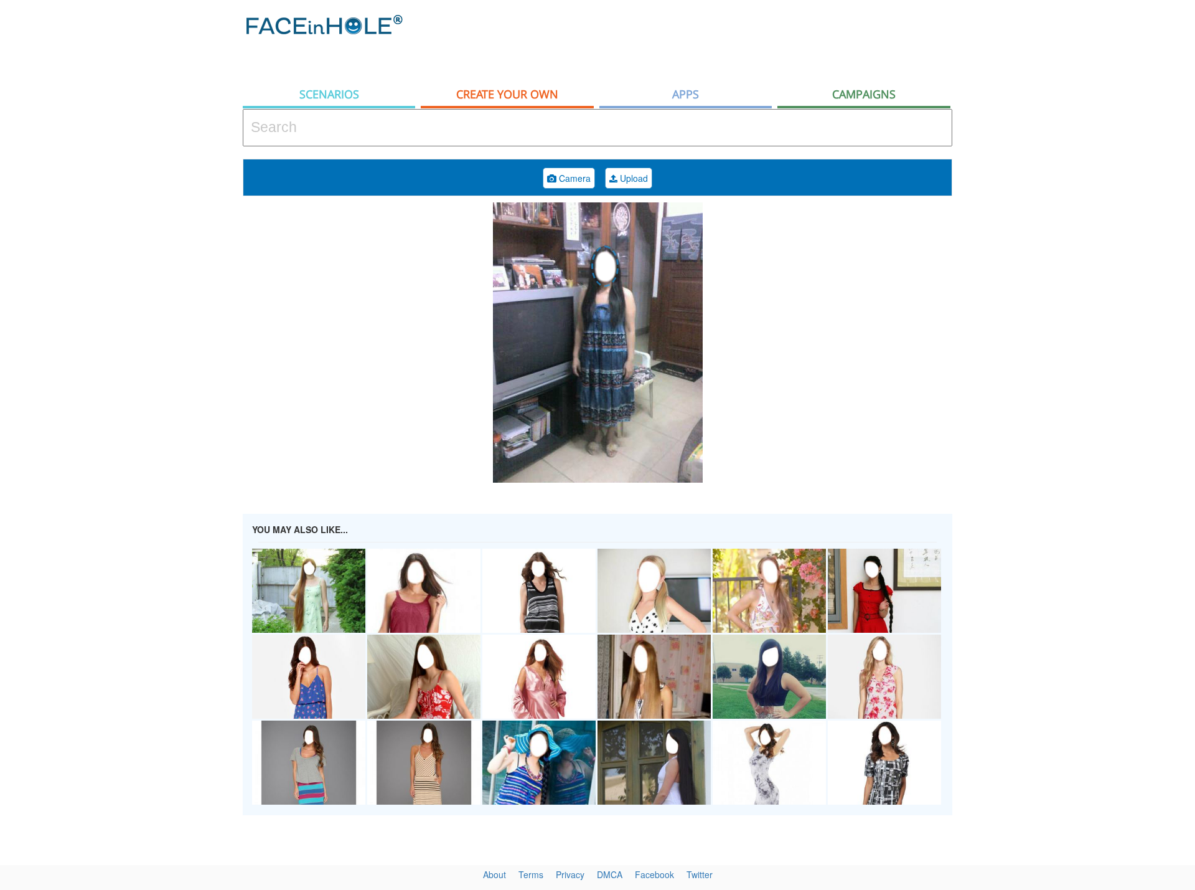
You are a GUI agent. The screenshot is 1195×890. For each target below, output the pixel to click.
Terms (530, 874)
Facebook (654, 874)
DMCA (609, 874)
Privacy (570, 874)
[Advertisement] (1083, 199)
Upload (632, 178)
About (494, 874)
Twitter (700, 874)
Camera (573, 178)
